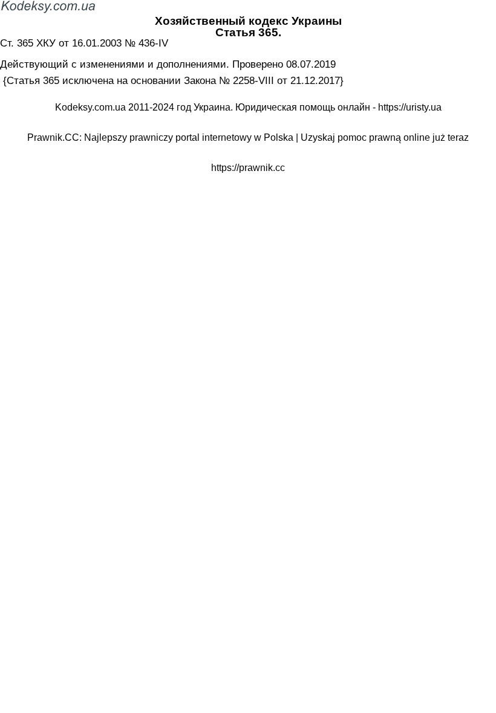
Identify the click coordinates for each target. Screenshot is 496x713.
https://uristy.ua (410, 107)
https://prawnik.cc (248, 168)
